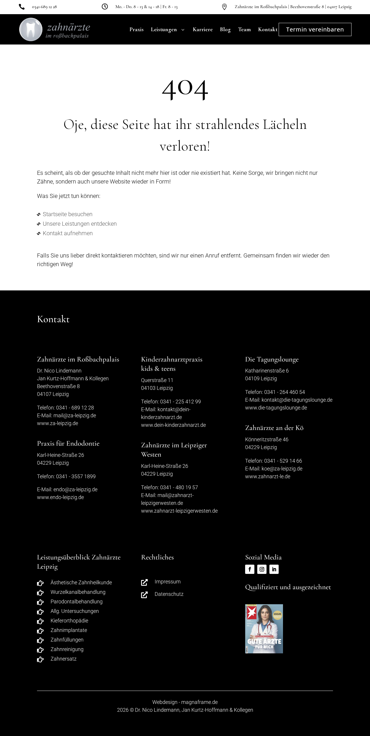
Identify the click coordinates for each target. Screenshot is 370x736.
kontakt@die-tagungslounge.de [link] (297, 400)
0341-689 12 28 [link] (44, 7)
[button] (364, 694)
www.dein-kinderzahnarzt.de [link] (173, 425)
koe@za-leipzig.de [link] (282, 469)
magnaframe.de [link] (199, 702)
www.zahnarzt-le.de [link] (267, 476)
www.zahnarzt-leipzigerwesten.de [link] (179, 511)
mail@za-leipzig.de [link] (74, 415)
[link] (23, 6)
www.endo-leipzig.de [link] (60, 497)
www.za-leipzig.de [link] (57, 423)
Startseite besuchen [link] (67, 214)
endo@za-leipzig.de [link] (75, 489)
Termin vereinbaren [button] (315, 29)
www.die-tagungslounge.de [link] (276, 408)
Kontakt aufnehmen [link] (68, 233)
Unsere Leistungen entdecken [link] (80, 223)
